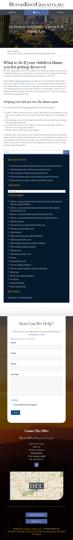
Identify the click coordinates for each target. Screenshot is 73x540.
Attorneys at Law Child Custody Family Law (27, 225)
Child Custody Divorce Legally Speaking (26, 236)
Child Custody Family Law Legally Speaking (27, 243)
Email (37, 12)
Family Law (14, 272)
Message (15, 374)
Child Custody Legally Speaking (23, 247)
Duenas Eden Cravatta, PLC (31, 529)
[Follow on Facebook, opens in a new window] (36, 465)
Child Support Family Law (20, 254)
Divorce (13, 258)
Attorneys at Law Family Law (22, 229)
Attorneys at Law (17, 221)
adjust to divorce (22, 81)
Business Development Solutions (52, 531)
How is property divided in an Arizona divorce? (29, 173)
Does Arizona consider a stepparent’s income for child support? (36, 166)
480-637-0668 (39, 456)
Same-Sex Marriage (18, 286)
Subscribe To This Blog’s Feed (20, 297)
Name (13, 343)
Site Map (21, 531)
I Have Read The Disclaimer (25, 405)
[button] (12, 12)
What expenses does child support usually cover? (30, 169)
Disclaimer (15, 400)
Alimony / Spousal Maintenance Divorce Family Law (31, 214)
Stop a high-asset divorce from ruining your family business (34, 177)
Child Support (15, 250)
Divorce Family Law (18, 261)
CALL (62, 12)
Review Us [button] (36, 521)
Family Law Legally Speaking (22, 276)
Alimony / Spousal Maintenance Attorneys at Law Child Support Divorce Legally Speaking (36, 202)
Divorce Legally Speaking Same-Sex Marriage (28, 268)
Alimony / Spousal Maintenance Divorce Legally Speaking (33, 218)
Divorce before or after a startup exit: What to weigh (31, 180)
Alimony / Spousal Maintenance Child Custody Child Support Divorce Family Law (34, 209)
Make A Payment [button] (36, 515)
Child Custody (15, 232)
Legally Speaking (17, 283)
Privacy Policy (31, 531)
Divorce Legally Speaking (20, 265)
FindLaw (37, 534)
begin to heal (28, 108)
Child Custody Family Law (20, 239)
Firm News (14, 279)
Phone (13, 364)
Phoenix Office (36, 453)
